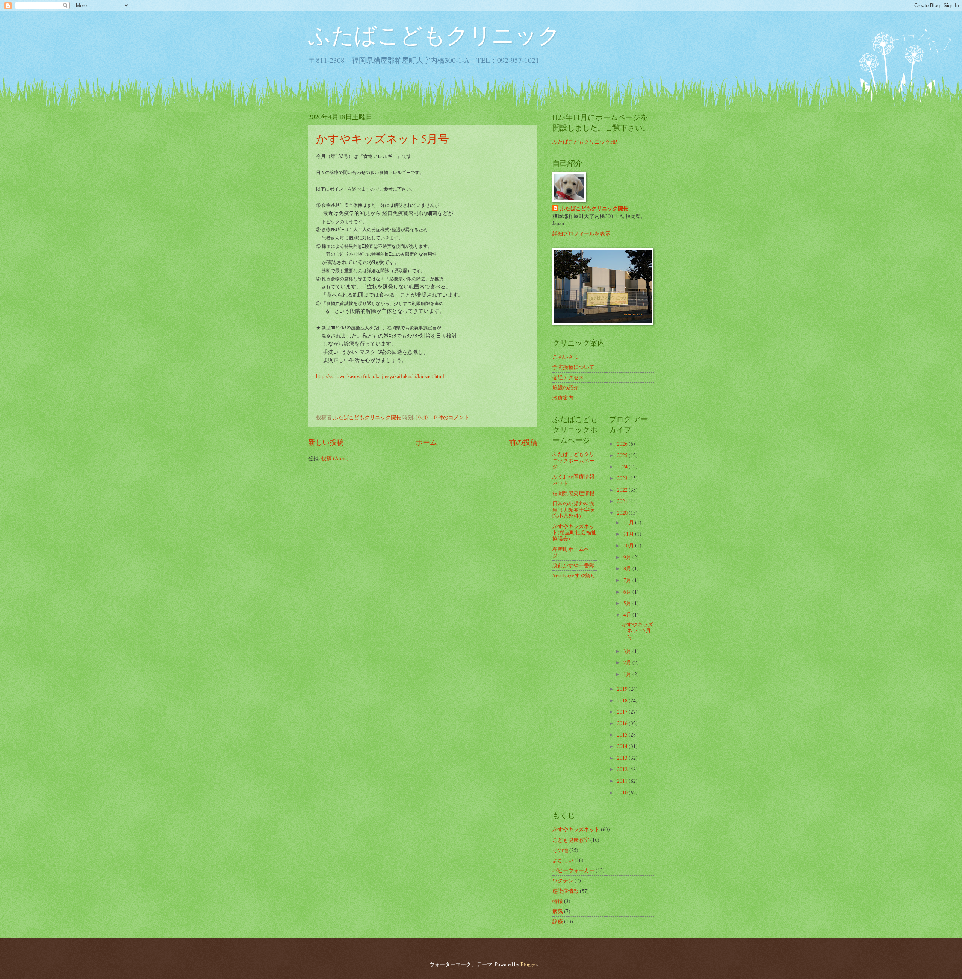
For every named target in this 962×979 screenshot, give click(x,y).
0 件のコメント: (453, 417)
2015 (623, 734)
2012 (623, 769)
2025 (623, 455)
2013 (623, 757)
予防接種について (573, 366)
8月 (627, 568)
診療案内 (562, 397)
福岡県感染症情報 (573, 493)
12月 (629, 522)
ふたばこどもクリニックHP (584, 141)
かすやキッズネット (576, 829)
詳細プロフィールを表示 (581, 233)
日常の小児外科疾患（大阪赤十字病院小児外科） (573, 509)
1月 (627, 673)
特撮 (557, 901)
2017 (623, 711)
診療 (557, 921)
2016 (623, 723)
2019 (623, 688)
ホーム (426, 442)
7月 (627, 579)
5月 (627, 602)
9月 (627, 557)
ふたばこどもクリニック (434, 35)
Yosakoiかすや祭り (574, 575)
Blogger (528, 964)
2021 (623, 501)
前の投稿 (523, 442)
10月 (629, 545)
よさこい (562, 860)
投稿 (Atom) (335, 458)
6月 (627, 591)
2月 (627, 662)
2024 (623, 466)
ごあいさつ (565, 356)
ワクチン (562, 880)
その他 (560, 849)
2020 (623, 512)
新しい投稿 (326, 442)
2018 (623, 700)
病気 (557, 911)
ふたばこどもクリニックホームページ (573, 460)
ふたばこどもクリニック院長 (594, 208)
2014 (623, 746)
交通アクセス (568, 377)
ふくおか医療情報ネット (573, 479)
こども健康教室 (570, 839)
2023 (623, 478)
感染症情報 (565, 890)
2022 (623, 489)
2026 (623, 443)
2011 (623, 780)
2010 (623, 792)
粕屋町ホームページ (573, 552)
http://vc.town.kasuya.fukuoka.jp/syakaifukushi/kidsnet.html (380, 376)
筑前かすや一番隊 (573, 565)
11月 (629, 533)
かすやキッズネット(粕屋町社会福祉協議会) (574, 532)
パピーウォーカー (573, 870)
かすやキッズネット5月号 (382, 138)
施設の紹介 (565, 387)
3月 (627, 651)
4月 (627, 614)
